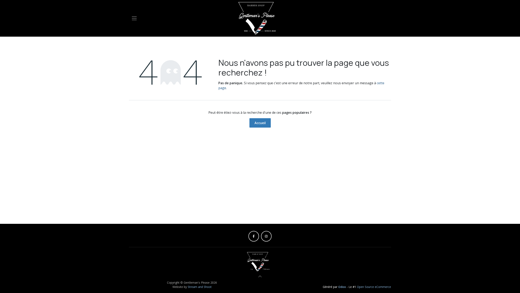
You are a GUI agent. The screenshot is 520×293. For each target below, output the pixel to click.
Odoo (342, 287)
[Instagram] (266, 236)
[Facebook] (253, 236)
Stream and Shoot (199, 287)
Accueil (260, 123)
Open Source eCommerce (374, 287)
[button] (260, 276)
